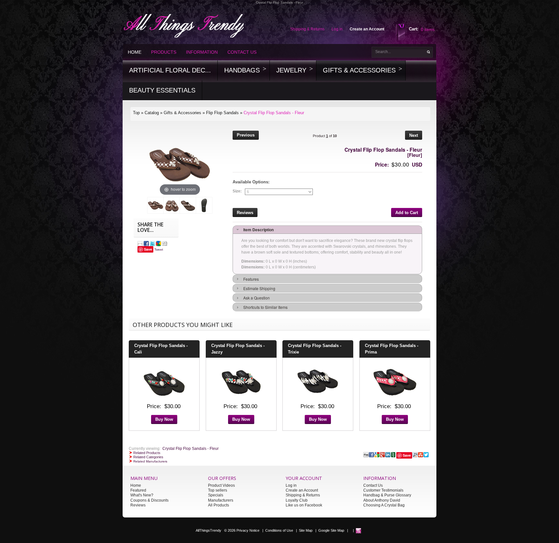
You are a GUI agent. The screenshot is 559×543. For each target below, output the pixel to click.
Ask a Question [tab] (255, 297)
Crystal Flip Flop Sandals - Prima (391, 348)
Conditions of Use (279, 530)
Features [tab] (250, 279)
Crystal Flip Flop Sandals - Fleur (274, 112)
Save (148, 249)
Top (136, 112)
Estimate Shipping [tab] (258, 288)
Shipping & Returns (303, 495)
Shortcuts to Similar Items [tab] (264, 307)
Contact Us (242, 52)
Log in (291, 485)
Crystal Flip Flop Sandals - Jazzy (238, 348)
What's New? (141, 495)
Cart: (413, 29)
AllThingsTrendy (208, 530)
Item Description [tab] (257, 230)
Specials (215, 495)
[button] (246, 136)
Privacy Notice (247, 530)
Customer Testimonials (383, 490)
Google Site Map (331, 530)
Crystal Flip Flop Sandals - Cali (161, 348)
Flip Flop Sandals (222, 112)
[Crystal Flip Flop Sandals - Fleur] (156, 205)
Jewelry (291, 70)
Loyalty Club (297, 500)
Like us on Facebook (304, 505)
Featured (138, 490)
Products (163, 52)
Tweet (158, 249)
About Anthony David (381, 500)
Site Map (305, 530)
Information (202, 52)
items (428, 29)
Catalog (152, 112)
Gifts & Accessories (359, 70)
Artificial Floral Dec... (170, 70)
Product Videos (221, 485)
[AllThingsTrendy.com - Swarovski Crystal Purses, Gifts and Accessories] (358, 530)
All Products (218, 505)
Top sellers (217, 490)
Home (134, 52)
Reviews (138, 505)
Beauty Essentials (162, 90)
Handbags (242, 70)
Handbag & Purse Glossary (387, 495)
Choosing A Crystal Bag (384, 505)
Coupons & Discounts (149, 500)
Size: (237, 191)
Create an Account (302, 490)
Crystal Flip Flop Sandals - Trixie (314, 348)
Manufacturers (220, 500)
